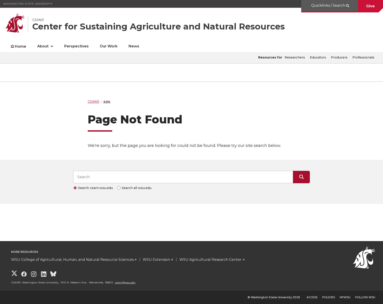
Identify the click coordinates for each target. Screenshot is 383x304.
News (134, 46)
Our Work (108, 46)
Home (20, 46)
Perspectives (76, 46)
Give (370, 6)
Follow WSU (365, 297)
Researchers (295, 57)
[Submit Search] (301, 177)
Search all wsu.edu (136, 188)
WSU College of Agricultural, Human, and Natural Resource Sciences (72, 259)
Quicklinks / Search (328, 5)
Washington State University (28, 3)
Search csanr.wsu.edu (95, 188)
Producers (339, 57)
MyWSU (345, 297)
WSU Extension (156, 259)
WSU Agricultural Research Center (210, 259)
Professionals (363, 57)
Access (312, 297)
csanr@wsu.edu (125, 282)
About (43, 46)
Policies (328, 297)
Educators (318, 57)
